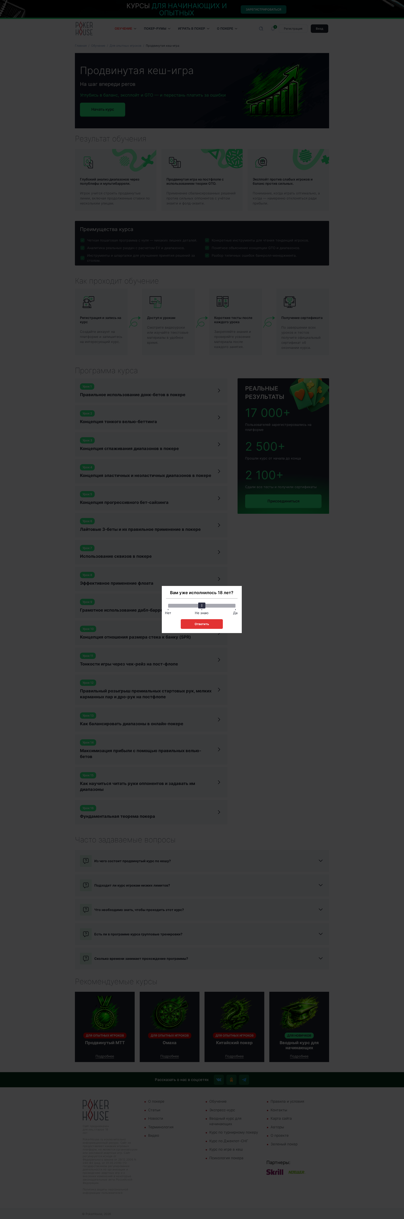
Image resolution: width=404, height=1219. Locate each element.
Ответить (202, 624)
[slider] (201, 605)
